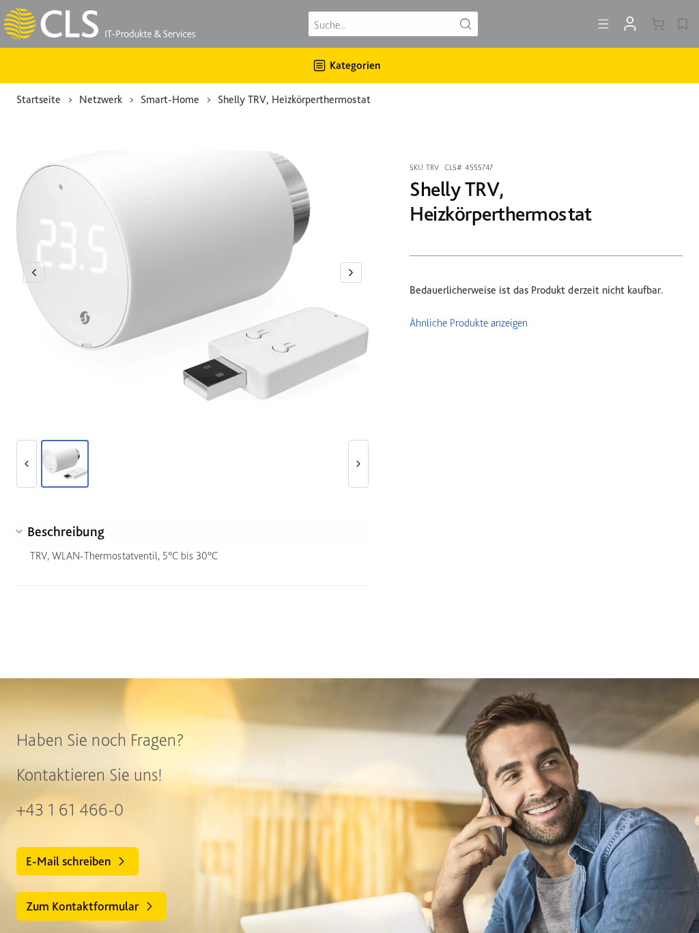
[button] (34, 272)
